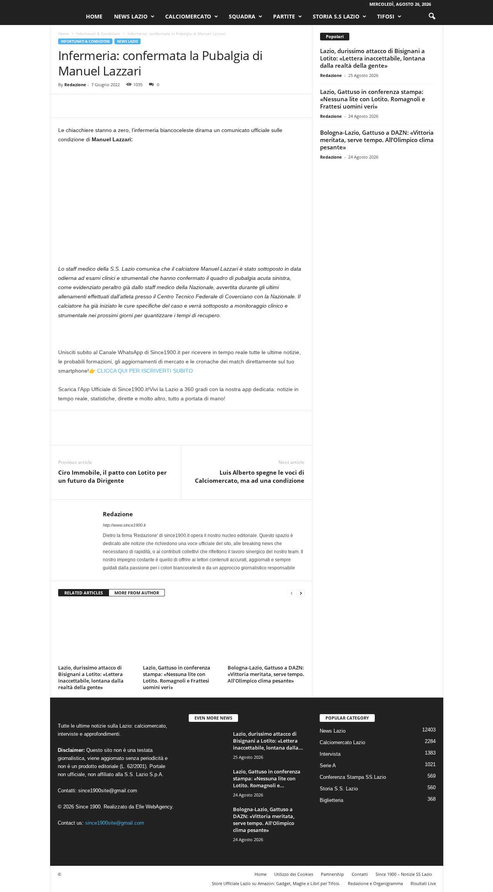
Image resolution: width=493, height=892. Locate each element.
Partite (284, 16)
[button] (431, 16)
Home (94, 16)
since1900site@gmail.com (107, 790)
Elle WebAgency (154, 807)
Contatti (360, 874)
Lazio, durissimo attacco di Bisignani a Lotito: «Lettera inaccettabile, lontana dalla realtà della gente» (91, 677)
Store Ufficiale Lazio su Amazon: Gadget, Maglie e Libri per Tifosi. (276, 883)
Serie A (328, 765)
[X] (83, 106)
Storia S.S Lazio (336, 16)
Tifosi (385, 16)
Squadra (242, 16)
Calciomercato (188, 16)
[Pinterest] (101, 106)
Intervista (330, 754)
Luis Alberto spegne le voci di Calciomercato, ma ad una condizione (249, 476)
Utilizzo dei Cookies (293, 874)
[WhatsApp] (119, 106)
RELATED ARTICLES (83, 593)
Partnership (332, 874)
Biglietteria (331, 800)
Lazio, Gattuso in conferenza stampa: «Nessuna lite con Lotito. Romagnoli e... (266, 778)
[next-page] (301, 593)
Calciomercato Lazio (342, 742)
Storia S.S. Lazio (339, 789)
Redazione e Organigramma (375, 883)
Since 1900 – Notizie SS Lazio (404, 874)
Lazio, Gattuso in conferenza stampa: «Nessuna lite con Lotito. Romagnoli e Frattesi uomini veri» (176, 677)
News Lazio (131, 16)
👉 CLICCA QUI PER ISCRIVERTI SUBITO (141, 371)
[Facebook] (66, 106)
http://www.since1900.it (124, 525)
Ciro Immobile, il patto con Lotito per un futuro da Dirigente (112, 476)
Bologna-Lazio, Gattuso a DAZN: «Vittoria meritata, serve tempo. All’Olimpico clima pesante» (266, 674)
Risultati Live (423, 883)
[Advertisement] (181, 207)
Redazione (75, 84)
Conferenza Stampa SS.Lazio (353, 777)
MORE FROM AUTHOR (136, 593)
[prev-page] (291, 593)
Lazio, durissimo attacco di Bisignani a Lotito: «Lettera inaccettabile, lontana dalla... (268, 740)
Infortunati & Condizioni (98, 33)
